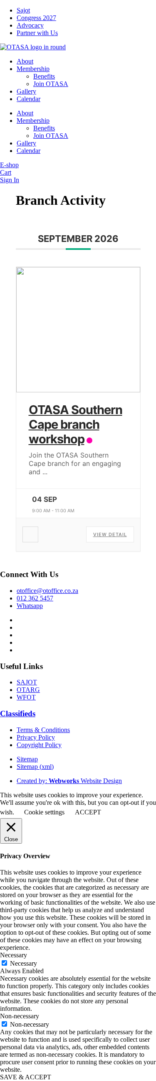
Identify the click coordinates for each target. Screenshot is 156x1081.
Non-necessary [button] (19, 1016)
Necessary (23, 963)
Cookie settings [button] (44, 812)
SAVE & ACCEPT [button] (25, 1077)
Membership (33, 68)
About (25, 61)
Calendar (28, 98)
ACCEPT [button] (88, 812)
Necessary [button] (13, 955)
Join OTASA (50, 83)
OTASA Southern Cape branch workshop (75, 424)
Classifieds (17, 713)
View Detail (110, 534)
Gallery (26, 91)
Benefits (44, 76)
